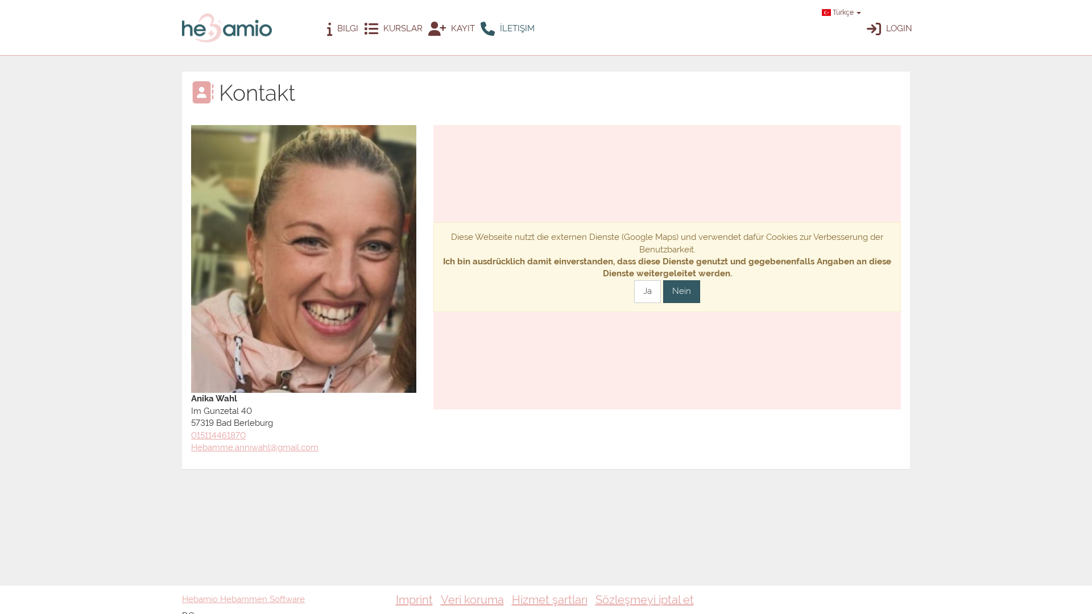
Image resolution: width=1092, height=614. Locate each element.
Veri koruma (472, 600)
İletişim (516, 28)
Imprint (414, 600)
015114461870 (218, 435)
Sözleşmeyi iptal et (644, 600)
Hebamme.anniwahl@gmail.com (254, 447)
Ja (647, 291)
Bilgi (346, 28)
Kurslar (402, 28)
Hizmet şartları (550, 600)
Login (898, 28)
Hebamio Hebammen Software (243, 599)
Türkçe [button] (843, 12)
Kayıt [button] (462, 28)
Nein (681, 291)
